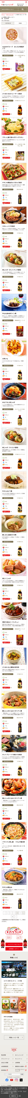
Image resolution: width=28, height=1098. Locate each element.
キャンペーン (18, 1059)
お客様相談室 (4, 1066)
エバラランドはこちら (14, 944)
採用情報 (3, 1070)
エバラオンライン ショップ (19, 1070)
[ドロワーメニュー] (26, 2)
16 (12, 916)
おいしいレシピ (19, 1055)
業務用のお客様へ (19, 1066)
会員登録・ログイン (14, 949)
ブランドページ (5, 1059)
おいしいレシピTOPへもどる (20, 4)
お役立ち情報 (4, 1062)
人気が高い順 (8, 23)
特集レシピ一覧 (14, 1037)
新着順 (20, 23)
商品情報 (3, 1055)
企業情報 (17, 1062)
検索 (22, 1074)
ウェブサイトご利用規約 (6, 1085)
